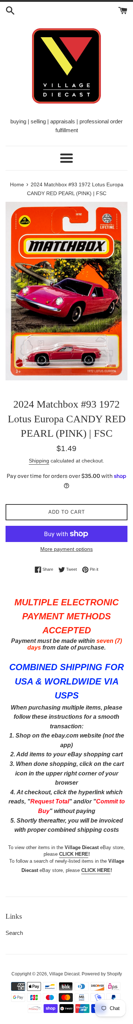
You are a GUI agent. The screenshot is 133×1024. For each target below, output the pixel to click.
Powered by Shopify (102, 974)
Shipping (39, 461)
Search (14, 933)
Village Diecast (64, 974)
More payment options (66, 549)
